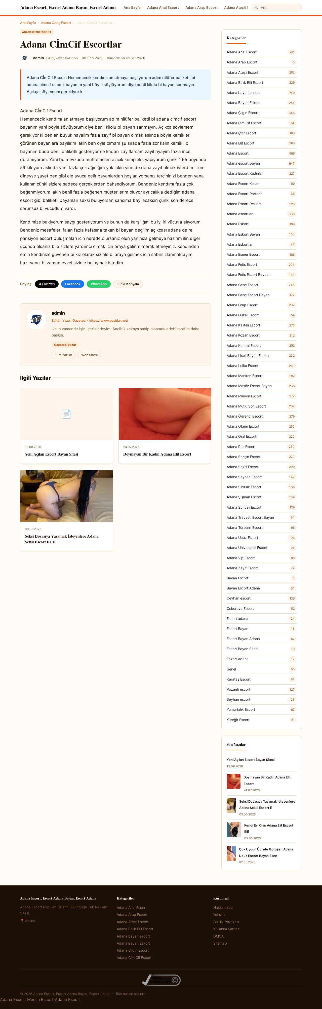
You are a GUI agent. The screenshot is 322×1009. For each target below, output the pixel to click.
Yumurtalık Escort (261, 709)
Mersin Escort (40, 999)
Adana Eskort (261, 224)
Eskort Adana (261, 659)
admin (58, 313)
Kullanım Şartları (226, 929)
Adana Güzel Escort (261, 315)
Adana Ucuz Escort (261, 537)
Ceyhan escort (261, 598)
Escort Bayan (261, 628)
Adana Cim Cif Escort (261, 123)
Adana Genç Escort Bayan (261, 295)
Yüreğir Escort (261, 720)
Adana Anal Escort (163, 7)
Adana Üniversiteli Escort (261, 547)
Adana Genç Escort (56, 23)
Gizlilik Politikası (226, 922)
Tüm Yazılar (63, 355)
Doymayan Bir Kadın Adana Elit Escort (157, 454)
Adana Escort (261, 153)
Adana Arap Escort (201, 7)
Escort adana (261, 618)
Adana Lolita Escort (261, 365)
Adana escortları (261, 214)
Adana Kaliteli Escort (261, 325)
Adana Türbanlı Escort (261, 527)
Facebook (72, 284)
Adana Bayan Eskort (261, 102)
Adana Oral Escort (261, 436)
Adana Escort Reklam (261, 204)
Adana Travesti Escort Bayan (261, 517)
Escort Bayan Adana (261, 639)
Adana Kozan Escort (261, 335)
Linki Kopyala (128, 284)
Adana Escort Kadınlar (261, 173)
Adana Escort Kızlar (261, 183)
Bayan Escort (261, 578)
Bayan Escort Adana (261, 588)
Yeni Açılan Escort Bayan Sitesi (51, 454)
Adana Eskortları (261, 244)
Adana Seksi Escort (261, 467)
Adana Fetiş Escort (261, 264)
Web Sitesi (89, 355)
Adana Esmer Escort (261, 254)
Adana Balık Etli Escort (261, 82)
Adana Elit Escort (261, 143)
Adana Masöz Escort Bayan (261, 386)
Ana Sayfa (132, 7)
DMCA (218, 936)
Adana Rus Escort (261, 446)
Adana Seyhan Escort (261, 477)
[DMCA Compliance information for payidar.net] (161, 980)
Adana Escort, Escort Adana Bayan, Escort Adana (68, 7)
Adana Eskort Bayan (261, 234)
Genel (261, 669)
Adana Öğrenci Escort (261, 416)
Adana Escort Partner (261, 194)
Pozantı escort (261, 689)
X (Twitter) (47, 284)
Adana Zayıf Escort (261, 568)
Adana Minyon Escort (261, 396)
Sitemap (220, 943)
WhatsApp (99, 284)
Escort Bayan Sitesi (261, 649)
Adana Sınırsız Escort (261, 487)
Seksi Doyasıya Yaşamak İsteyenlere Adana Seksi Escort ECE (62, 538)
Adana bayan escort (261, 92)
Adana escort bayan (261, 163)
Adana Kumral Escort (261, 345)
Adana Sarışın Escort (261, 457)
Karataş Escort (261, 679)
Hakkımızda (223, 907)
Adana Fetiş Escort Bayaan (261, 274)
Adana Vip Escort (261, 558)
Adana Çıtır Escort (261, 133)
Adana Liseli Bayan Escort (261, 355)
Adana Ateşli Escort (241, 7)
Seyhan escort (261, 699)
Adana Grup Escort (261, 305)
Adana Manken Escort (261, 375)
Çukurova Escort (261, 608)
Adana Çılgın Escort (261, 112)
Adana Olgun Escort (261, 426)
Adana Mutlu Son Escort (261, 406)
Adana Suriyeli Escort (261, 507)
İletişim (219, 914)
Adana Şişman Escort (261, 497)
